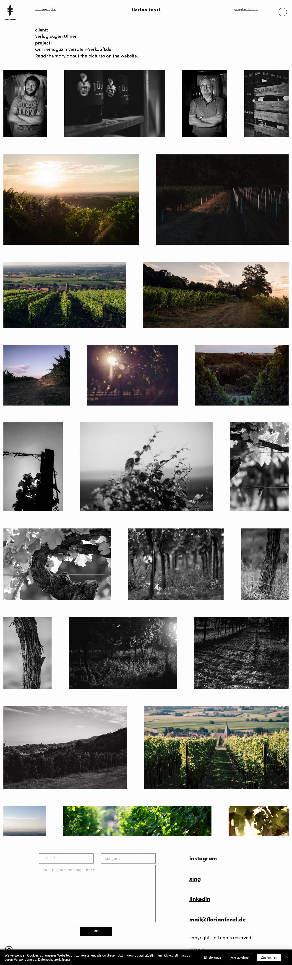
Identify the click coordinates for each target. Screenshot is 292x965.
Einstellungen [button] (213, 957)
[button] (283, 12)
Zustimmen (269, 957)
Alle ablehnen (240, 957)
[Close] (286, 957)
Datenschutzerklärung (54, 959)
